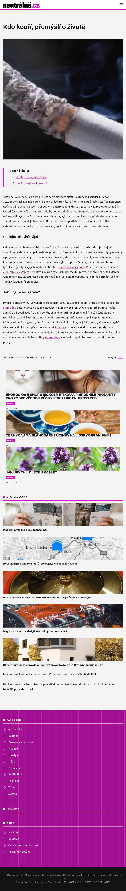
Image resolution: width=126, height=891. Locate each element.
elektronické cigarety (72, 267)
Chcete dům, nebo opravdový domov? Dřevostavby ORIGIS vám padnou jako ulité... (54, 665)
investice (60, 327)
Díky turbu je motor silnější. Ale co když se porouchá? (35, 631)
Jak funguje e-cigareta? (31, 183)
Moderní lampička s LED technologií (25, 529)
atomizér (8, 308)
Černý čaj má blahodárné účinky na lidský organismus (58, 435)
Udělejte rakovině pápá (31, 177)
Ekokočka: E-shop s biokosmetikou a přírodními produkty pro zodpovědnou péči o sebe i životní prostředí (61, 396)
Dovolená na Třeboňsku (17, 674)
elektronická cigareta (16, 272)
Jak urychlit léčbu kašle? (31, 472)
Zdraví (120, 357)
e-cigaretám (52, 337)
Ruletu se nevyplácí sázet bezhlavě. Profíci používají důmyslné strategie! (47, 597)
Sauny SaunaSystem (76, 684)
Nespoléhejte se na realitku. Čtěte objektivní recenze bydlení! (40, 563)
